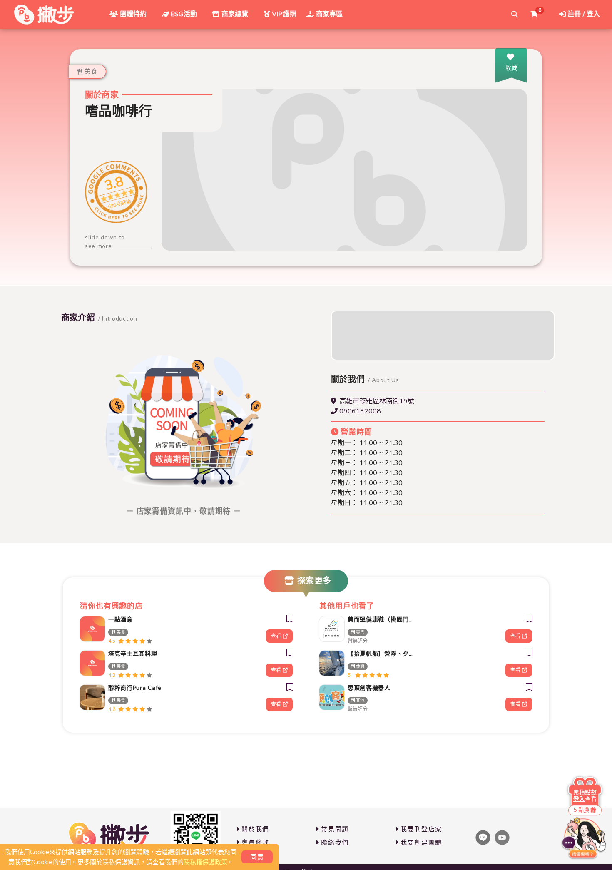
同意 (257, 857)
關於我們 (255, 829)
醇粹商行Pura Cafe (135, 688)
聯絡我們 (334, 842)
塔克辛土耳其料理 (132, 654)
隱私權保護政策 (205, 862)
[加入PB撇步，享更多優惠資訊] (196, 836)
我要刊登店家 (421, 829)
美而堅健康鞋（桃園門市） (383, 620)
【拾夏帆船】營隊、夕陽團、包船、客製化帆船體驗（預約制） (383, 654)
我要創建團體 (421, 842)
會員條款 (255, 842)
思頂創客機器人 (369, 688)
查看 (276, 636)
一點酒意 (120, 620)
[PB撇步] (44, 14)
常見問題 (334, 829)
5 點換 (581, 810)
